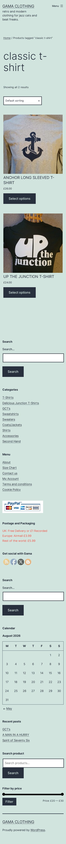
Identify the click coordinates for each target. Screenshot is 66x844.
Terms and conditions (17, 484)
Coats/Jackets (12, 424)
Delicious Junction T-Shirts (20, 403)
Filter (9, 802)
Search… (8, 349)
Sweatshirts (10, 414)
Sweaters (8, 419)
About (6, 462)
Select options (19, 199)
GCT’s (6, 408)
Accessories (10, 436)
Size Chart (9, 467)
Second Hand (11, 441)
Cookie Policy (11, 489)
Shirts (6, 430)
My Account (10, 478)
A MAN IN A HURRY (15, 734)
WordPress (37, 830)
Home (7, 37)
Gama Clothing (18, 6)
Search (13, 773)
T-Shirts (7, 397)
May (9, 708)
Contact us (9, 473)
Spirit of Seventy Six (16, 740)
